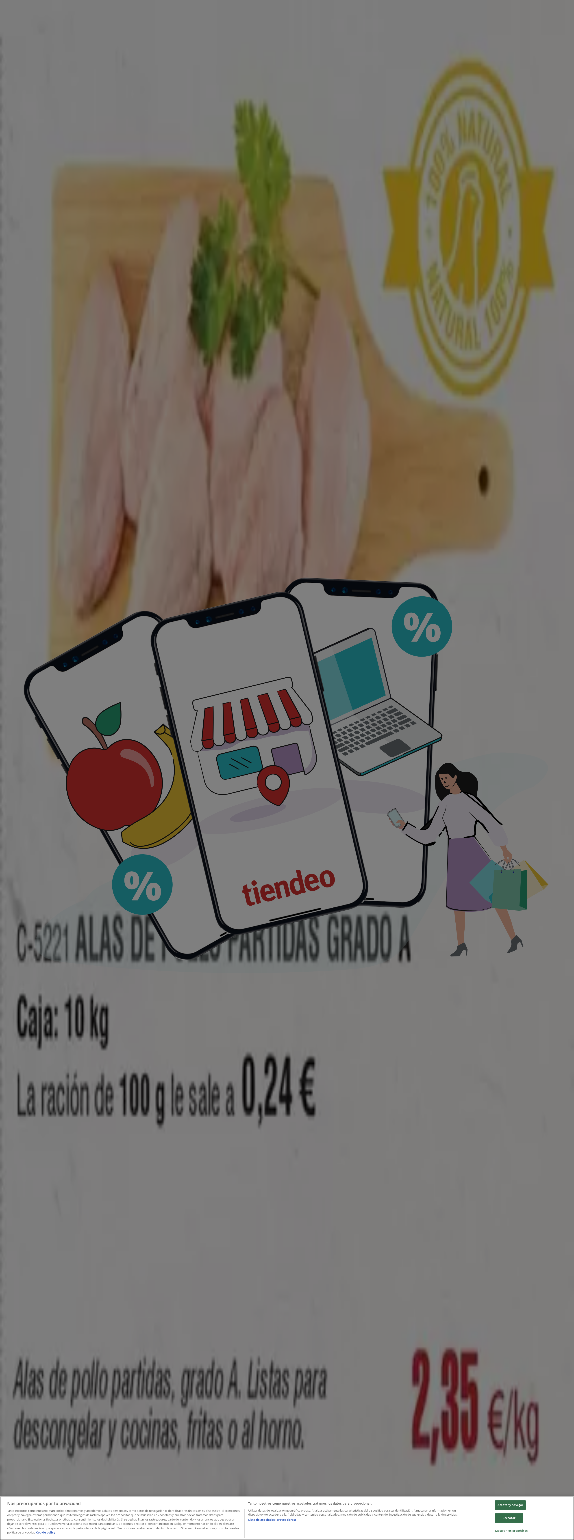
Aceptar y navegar (510, 1505)
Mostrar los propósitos (511, 1531)
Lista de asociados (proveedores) (272, 1520)
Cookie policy (45, 1532)
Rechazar (508, 1518)
